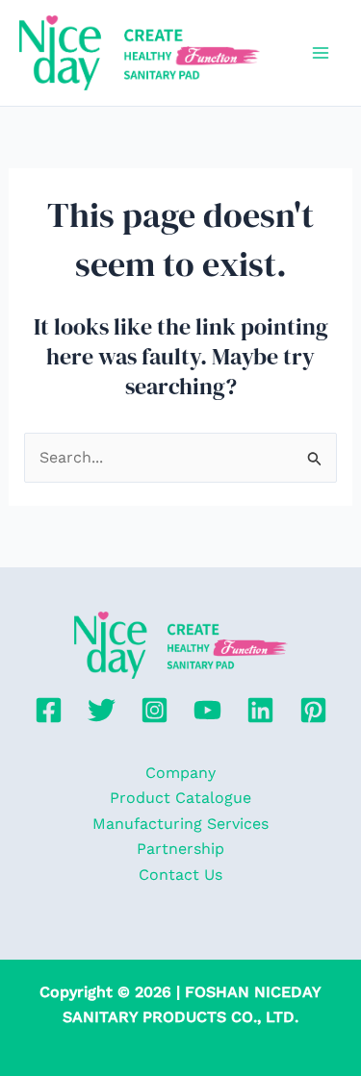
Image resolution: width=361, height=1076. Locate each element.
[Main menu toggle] (320, 53)
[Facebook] (48, 710)
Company (180, 772)
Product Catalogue (180, 797)
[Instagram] (154, 710)
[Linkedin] (260, 710)
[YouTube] (207, 710)
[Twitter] (101, 710)
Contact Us (180, 874)
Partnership (180, 848)
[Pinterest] (313, 710)
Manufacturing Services (180, 823)
